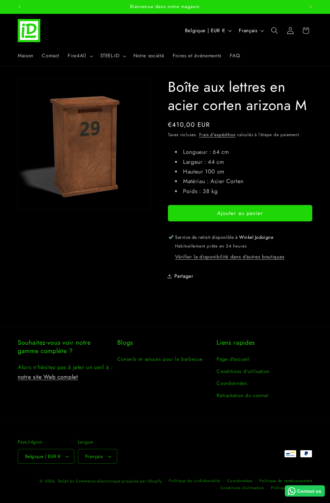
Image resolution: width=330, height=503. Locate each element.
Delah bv (66, 481)
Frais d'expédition (217, 135)
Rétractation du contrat (242, 395)
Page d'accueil (233, 359)
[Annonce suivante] (311, 7)
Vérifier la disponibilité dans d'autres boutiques (229, 256)
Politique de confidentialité (194, 481)
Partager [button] (183, 276)
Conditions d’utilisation (242, 488)
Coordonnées (232, 383)
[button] (79, 56)
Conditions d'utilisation (243, 371)
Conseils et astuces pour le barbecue (160, 359)
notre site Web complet (48, 377)
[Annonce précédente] (20, 7)
